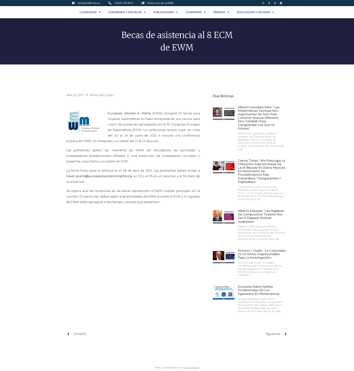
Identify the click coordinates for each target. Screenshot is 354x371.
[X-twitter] (263, 3)
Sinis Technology (191, 368)
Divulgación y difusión (253, 12)
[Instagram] (275, 3)
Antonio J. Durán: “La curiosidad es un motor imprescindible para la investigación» (261, 254)
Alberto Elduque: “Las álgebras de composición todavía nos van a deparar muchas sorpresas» (261, 216)
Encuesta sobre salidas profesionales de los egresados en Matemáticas (259, 290)
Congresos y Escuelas (125, 12)
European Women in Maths (129, 113)
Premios (219, 12)
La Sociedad (88, 12)
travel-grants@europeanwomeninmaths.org (99, 176)
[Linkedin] (281, 3)
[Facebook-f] (269, 3)
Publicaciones (163, 12)
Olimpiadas (194, 12)
